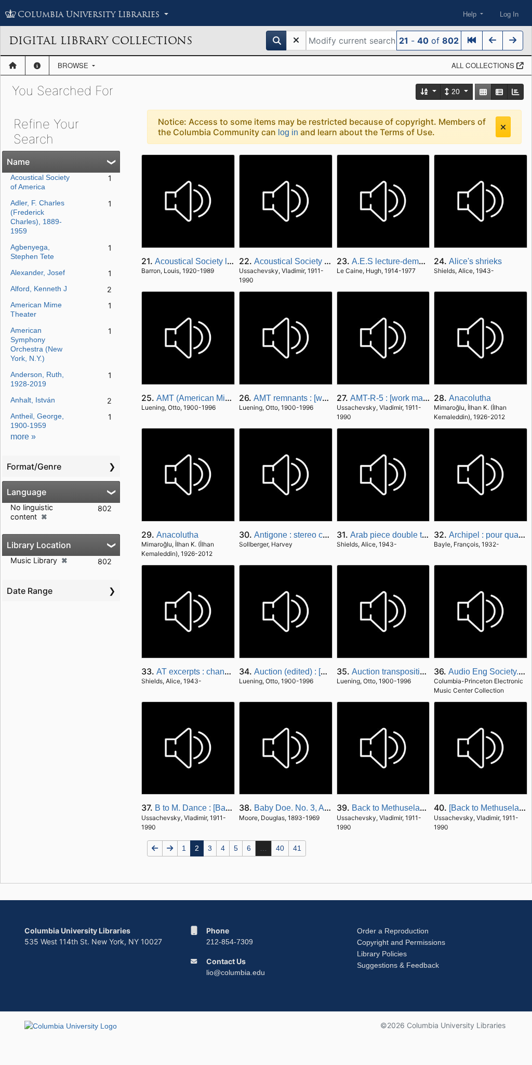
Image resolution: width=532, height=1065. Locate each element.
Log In (509, 14)
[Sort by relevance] (429, 92)
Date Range (29, 591)
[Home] (13, 65)
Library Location (39, 545)
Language (26, 492)
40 (280, 848)
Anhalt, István (32, 400)
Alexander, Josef (37, 272)
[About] (37, 65)
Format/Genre (34, 466)
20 (455, 91)
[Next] (512, 40)
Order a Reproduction (393, 931)
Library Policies (382, 954)
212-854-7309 (229, 942)
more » (23, 436)
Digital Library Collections (100, 40)
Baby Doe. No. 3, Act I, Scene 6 (311, 807)
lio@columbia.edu (235, 972)
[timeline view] (515, 92)
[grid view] (483, 92)
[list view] (499, 92)
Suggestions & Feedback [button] (398, 965)
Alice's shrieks (475, 261)
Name (18, 162)
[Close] (503, 126)
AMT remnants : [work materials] (312, 398)
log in (288, 132)
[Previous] (492, 40)
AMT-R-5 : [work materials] (398, 398)
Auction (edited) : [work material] (313, 671)
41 (297, 848)
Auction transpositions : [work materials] (424, 671)
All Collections (483, 65)
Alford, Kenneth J (38, 288)
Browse (74, 65)
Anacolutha (470, 398)
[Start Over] (296, 40)
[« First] (472, 40)
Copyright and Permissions (401, 942)
